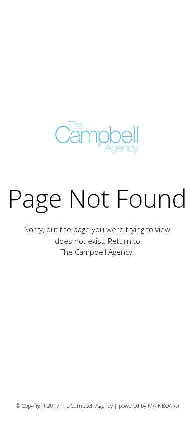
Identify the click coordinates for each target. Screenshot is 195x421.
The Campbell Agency (96, 252)
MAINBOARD (163, 405)
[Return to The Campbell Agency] (97, 137)
